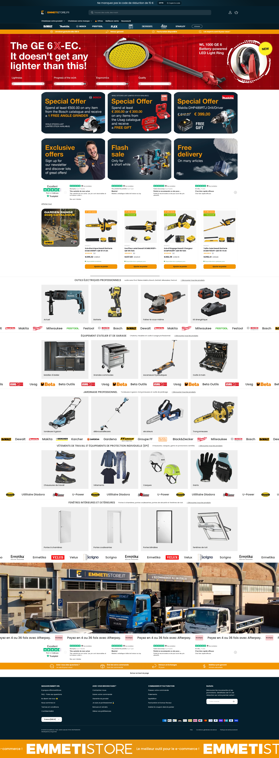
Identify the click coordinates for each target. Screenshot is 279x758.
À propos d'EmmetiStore (51, 690)
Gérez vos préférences (102, 711)
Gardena (225, 439)
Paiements (152, 694)
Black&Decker (40, 439)
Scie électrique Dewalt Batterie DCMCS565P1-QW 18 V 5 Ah (98, 249)
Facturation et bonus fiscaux (159, 703)
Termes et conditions (50, 707)
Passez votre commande (158, 690)
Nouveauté (126, 21)
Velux (62, 557)
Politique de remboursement (229, 730)
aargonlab (53, 732)
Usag (41, 384)
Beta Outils (74, 384)
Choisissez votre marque (79, 21)
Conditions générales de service (206, 730)
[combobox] (149, 12)
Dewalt (63, 328)
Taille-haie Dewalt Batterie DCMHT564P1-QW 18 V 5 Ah (215, 249)
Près (191, 730)
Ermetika (27, 557)
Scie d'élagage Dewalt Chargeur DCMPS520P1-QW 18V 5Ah (178, 249)
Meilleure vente (112, 21)
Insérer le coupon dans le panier (161, 707)
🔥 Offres (99, 21)
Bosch (35, 328)
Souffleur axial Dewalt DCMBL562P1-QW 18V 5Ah (140, 249)
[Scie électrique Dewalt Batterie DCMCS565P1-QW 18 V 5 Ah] (101, 227)
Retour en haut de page (139, 673)
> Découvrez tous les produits (193, 280)
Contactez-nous (99, 690)
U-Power (87, 494)
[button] (236, 12)
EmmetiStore (50, 730)
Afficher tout (46, 204)
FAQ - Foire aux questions (51, 694)
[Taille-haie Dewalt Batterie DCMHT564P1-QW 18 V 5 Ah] (219, 227)
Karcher (192, 439)
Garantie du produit (101, 698)
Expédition (152, 698)
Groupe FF (260, 439)
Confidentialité (47, 711)
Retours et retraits (100, 707)
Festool (6, 328)
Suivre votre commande (102, 694)
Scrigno (99, 557)
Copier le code (174, 3)
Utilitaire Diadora (42, 494)
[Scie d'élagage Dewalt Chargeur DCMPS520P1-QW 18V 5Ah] (180, 227)
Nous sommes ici (48, 703)
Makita (90, 328)
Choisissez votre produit (52, 21)
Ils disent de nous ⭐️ (49, 698)
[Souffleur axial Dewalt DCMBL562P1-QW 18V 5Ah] (140, 227)
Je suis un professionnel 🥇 (103, 703)
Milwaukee (121, 328)
